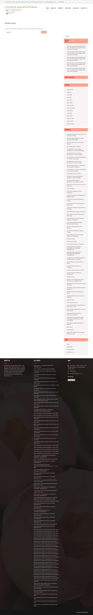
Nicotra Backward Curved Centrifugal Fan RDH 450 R (46, 413)
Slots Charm (70, 327)
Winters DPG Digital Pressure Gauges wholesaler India (75, 333)
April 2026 (69, 100)
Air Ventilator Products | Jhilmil (74, 173)
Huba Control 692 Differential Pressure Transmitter (45, 459)
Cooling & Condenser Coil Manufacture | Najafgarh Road (76, 196)
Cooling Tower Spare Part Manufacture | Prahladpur (76, 208)
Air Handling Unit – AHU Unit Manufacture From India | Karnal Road (76, 170)
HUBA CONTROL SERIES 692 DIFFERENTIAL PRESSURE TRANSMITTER (74, 254)
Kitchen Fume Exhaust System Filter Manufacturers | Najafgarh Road (75, 280)
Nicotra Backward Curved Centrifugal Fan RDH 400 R (46, 449)
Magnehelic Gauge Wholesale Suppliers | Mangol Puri (76, 288)
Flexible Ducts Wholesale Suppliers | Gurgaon (75, 231)
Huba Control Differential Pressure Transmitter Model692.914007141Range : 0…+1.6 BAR (45, 466)
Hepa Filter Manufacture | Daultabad (75, 244)
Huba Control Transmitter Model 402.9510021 (44, 369)
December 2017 (70, 123)
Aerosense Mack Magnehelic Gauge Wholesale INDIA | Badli (75, 139)
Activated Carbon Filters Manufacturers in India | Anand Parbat (76, 135)
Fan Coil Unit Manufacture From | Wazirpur (74, 227)
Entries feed (69, 346)
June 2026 (69, 94)
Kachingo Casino (71, 276)
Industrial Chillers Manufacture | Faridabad (74, 266)
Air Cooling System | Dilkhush (73, 146)
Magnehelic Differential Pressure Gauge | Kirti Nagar (76, 284)
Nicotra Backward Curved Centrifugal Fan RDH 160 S (46, 531)
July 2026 (69, 92)
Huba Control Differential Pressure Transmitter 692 (45, 524)
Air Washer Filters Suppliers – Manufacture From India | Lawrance (75, 181)
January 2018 (70, 121)
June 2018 (69, 113)
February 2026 (70, 105)
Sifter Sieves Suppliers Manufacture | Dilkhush (75, 323)
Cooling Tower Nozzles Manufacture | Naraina (75, 200)
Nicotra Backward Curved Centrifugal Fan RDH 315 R (46, 447)
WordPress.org (70, 352)
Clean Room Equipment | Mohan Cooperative (74, 192)
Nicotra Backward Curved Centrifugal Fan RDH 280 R (46, 445)
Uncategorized (70, 329)
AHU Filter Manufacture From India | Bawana (75, 143)
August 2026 (70, 89)
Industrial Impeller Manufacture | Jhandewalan (74, 273)
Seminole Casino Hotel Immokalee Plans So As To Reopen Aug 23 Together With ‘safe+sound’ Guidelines (76, 48)
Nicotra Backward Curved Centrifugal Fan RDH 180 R (46, 529)
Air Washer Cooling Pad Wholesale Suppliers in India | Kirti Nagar (75, 177)
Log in (68, 344)
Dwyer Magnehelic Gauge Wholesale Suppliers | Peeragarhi (75, 219)
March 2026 (69, 102)
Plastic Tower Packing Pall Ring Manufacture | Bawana (74, 314)
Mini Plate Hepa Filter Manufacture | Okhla (75, 292)
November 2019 (70, 108)
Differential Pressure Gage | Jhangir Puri (76, 211)
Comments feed (70, 349)
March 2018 (69, 115)
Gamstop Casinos (71, 238)
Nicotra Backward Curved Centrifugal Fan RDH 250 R (46, 451)
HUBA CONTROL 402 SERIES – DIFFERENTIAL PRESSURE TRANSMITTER (74, 248)
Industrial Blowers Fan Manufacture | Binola (75, 262)
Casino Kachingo (71, 188)
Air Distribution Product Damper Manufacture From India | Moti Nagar (75, 150)
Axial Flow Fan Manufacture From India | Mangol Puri (76, 185)
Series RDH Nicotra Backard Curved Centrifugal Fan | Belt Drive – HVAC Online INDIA (75, 319)
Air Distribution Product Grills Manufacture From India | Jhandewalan (76, 158)
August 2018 (70, 110)
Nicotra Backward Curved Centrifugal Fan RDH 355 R (46, 535)
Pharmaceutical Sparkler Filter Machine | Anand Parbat (76, 310)
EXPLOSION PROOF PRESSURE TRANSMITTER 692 (46, 501)
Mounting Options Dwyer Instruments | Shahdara (76, 296)
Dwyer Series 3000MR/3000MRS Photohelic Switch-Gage (74, 223)
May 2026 (69, 97)
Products (60, 8)
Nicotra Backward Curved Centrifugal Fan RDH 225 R (46, 453)
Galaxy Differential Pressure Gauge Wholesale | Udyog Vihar (75, 235)
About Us (53, 8)
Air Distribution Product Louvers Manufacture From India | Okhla (74, 162)
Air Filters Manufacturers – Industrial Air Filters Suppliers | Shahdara (76, 166)
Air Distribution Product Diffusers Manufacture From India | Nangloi (74, 154)
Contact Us (84, 8)
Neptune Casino (70, 299)
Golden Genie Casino (72, 241)
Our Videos (76, 8)
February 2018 (70, 118)
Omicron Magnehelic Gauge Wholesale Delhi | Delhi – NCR (76, 306)
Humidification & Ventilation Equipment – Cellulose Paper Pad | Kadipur (76, 258)
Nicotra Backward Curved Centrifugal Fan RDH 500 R (46, 415)
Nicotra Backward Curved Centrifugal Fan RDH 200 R (46, 533)
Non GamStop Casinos (72, 302)
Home (47, 8)
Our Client (68, 8)
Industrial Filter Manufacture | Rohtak (75, 270)
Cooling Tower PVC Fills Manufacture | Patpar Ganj (76, 204)
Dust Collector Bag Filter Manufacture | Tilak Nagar (76, 215)
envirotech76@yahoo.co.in (50, 2)
